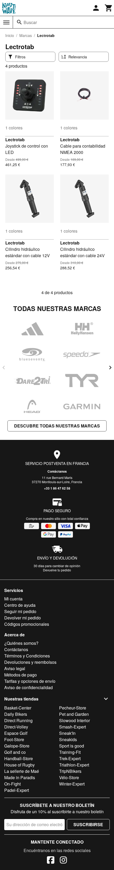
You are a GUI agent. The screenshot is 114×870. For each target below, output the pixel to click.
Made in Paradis (19, 777)
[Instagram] (63, 861)
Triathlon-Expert (74, 765)
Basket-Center (17, 708)
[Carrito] (108, 8)
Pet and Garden (74, 714)
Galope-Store (16, 746)
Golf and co (15, 752)
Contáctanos (57, 471)
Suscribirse (88, 824)
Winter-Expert (72, 784)
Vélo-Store (69, 777)
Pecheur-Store (72, 708)
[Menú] (6, 22)
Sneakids (68, 739)
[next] (110, 367)
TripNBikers (70, 771)
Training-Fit (70, 752)
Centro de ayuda (20, 605)
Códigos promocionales (26, 624)
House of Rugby (19, 765)
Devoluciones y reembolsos (30, 662)
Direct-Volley (16, 727)
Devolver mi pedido (22, 618)
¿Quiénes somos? (21, 643)
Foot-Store (14, 739)
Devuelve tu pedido (57, 570)
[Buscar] (19, 22)
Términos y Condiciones (27, 656)
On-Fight (12, 784)
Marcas (25, 35)
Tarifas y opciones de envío (29, 681)
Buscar (30, 22)
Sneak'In (67, 733)
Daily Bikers (15, 714)
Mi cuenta (13, 599)
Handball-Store (18, 758)
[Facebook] (50, 861)
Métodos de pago (20, 675)
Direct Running (18, 720)
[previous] (3, 367)
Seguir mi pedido (20, 611)
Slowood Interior (74, 720)
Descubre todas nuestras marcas (57, 426)
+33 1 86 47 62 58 (57, 488)
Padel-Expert (16, 790)
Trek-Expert (70, 758)
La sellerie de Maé (21, 771)
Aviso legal (14, 668)
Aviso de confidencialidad (28, 687)
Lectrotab (15, 140)
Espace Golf (15, 733)
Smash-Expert (72, 727)
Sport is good (71, 746)
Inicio (9, 35)
